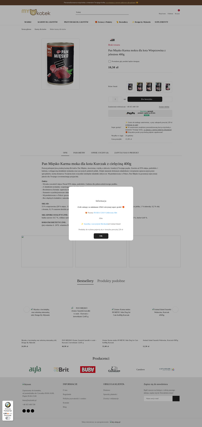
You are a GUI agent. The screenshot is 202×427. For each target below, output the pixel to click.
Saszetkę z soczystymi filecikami (96, 224)
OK (101, 236)
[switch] (7, 418)
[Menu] (11, 402)
